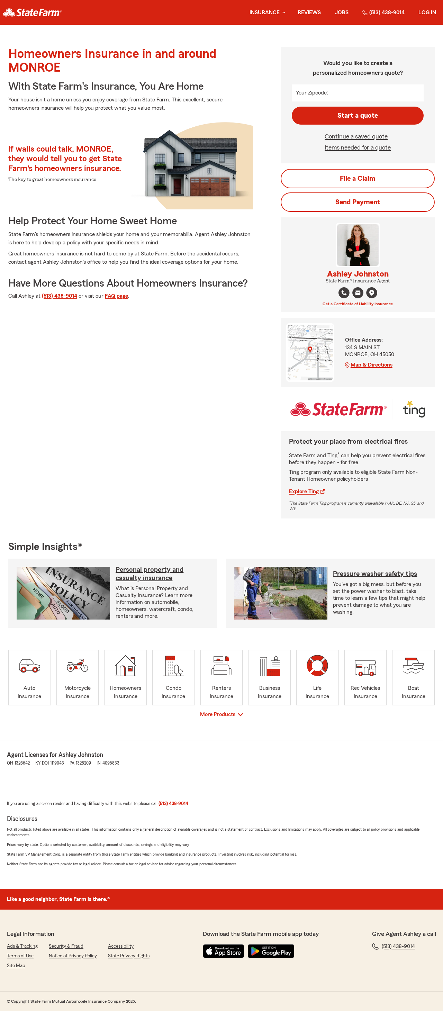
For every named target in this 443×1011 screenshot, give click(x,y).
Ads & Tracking (22, 946)
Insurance (265, 12)
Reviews (309, 12)
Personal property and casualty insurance (149, 573)
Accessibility (121, 946)
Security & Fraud (66, 946)
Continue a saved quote (356, 136)
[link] (32, 12)
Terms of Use (20, 956)
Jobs (342, 12)
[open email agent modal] (357, 293)
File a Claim (358, 178)
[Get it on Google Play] (271, 951)
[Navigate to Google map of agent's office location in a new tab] (371, 292)
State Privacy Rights (129, 956)
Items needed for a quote (358, 147)
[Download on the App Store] (223, 951)
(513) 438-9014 (387, 12)
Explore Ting (304, 491)
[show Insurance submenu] (282, 12)
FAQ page (116, 296)
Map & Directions (371, 365)
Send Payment (357, 202)
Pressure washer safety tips (375, 573)
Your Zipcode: (312, 93)
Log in (427, 12)
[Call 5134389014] (344, 292)
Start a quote (357, 115)
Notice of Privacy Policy (73, 956)
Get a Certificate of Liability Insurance (358, 304)
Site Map (16, 965)
